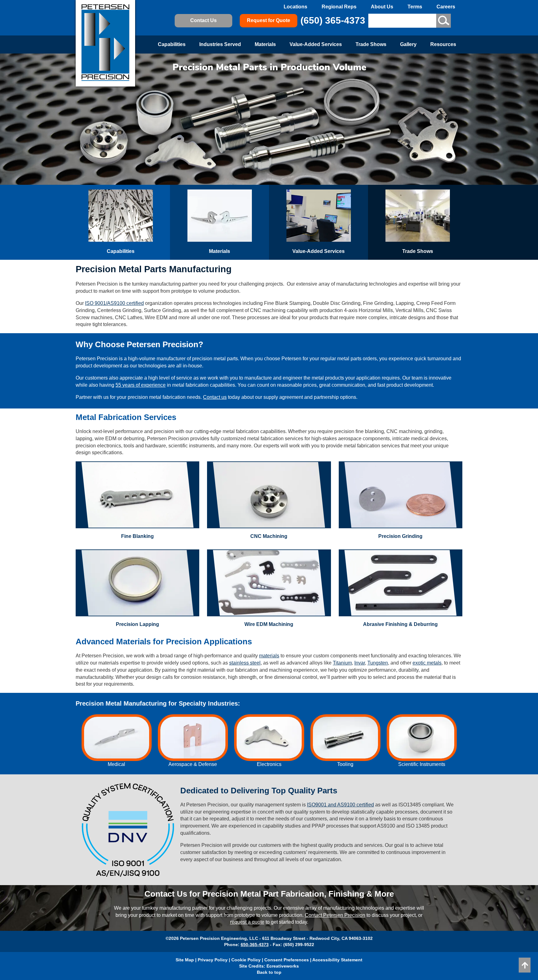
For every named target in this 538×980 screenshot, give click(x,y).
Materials (265, 44)
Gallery (408, 44)
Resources (443, 44)
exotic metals (427, 662)
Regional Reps (339, 6)
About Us (382, 6)
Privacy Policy (213, 959)
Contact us (215, 397)
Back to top (269, 972)
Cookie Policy (246, 959)
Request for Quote (268, 20)
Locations (295, 6)
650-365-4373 (255, 944)
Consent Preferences (286, 959)
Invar (359, 662)
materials (269, 655)
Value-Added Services (316, 44)
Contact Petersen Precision (335, 915)
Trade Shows (371, 44)
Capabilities (172, 44)
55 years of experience (141, 385)
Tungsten (377, 662)
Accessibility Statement (337, 959)
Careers (446, 6)
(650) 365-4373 (332, 20)
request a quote (247, 922)
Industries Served (220, 44)
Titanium (342, 662)
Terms (415, 6)
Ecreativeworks (283, 966)
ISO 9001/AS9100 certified (114, 303)
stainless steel (245, 662)
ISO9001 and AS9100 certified (340, 804)
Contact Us (203, 20)
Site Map (185, 959)
